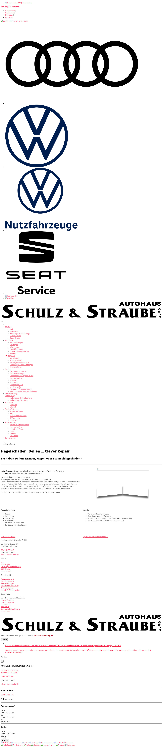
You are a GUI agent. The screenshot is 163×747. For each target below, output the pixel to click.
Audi (11, 329)
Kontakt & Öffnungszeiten (10, 590)
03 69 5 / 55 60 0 (7, 550)
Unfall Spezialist (15, 387)
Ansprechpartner (16, 378)
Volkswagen (14, 331)
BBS (11, 413)
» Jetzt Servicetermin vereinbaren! (95, 537)
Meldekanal (14, 436)
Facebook (9, 15)
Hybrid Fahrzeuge (16, 349)
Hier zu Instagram (7, 602)
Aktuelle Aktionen (7, 581)
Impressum (9, 13)
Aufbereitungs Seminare (19, 400)
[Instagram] (68, 743)
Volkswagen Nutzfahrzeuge (20, 333)
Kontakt (4, 639)
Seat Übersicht (15, 336)
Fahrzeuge (9, 340)
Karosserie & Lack (16, 384)
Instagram (9, 17)
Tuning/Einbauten (12, 409)
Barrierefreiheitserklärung (10, 609)
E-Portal (13, 407)
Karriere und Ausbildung (10, 585)
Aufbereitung (10, 396)
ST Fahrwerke (15, 418)
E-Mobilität (9, 402)
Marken (8, 327)
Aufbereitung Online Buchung (21, 398)
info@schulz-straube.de (10, 554)
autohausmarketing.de (43, 635)
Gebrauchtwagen (16, 342)
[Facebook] (59, 743)
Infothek (13, 353)
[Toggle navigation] (2, 321)
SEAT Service (5, 569)
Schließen (5, 740)
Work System (14, 420)
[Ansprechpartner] (46, 743)
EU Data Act (5, 611)
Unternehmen (10, 422)
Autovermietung (11, 393)
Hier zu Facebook (7, 600)
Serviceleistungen (7, 583)
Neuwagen (14, 345)
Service (8, 369)
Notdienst (13, 382)
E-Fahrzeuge (14, 347)
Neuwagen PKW (16, 360)
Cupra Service (15, 338)
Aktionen (13, 380)
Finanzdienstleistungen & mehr (21, 376)
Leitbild (12, 431)
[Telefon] (25, 743)
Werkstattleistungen (17, 373)
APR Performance (16, 411)
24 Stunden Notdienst (18, 371)
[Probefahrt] (6, 743)
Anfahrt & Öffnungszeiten (19, 424)
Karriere (13, 433)
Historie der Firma (16, 429)
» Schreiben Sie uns (8, 537)
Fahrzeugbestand (7, 579)
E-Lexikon (13, 404)
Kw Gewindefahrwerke (18, 416)
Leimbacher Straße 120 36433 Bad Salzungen (9, 671)
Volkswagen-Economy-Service (21, 389)
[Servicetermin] (16, 743)
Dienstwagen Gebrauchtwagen (21, 365)
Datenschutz (10, 10)
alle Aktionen (14, 358)
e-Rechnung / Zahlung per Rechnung (23, 391)
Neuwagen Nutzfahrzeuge (19, 362)
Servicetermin (10, 438)
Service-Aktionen (16, 367)
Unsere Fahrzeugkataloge (19, 351)
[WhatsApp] (34, 743)
